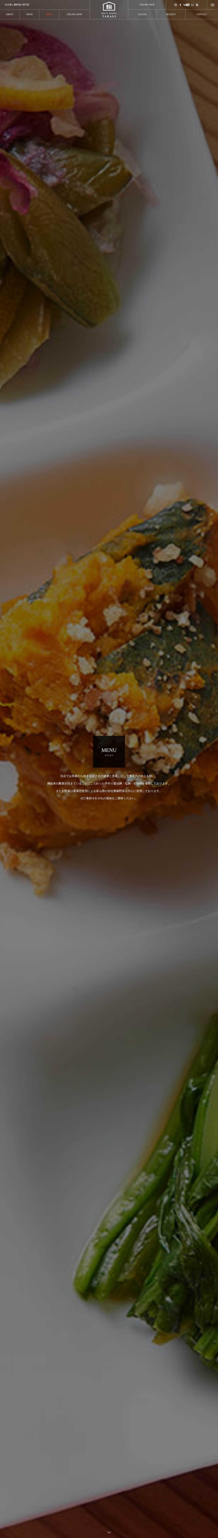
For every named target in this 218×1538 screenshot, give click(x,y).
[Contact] (192, 4)
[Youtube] (186, 4)
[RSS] (197, 4)
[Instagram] (175, 4)
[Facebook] (180, 4)
